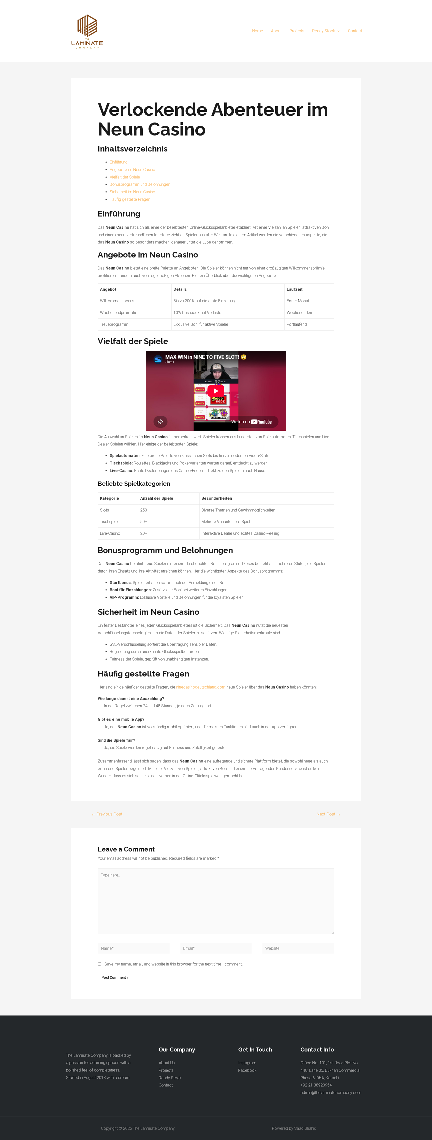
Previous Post (106, 814)
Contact (166, 1085)
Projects (166, 1070)
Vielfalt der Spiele (125, 177)
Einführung (119, 162)
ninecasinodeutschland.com (201, 687)
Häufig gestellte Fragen (130, 199)
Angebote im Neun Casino (132, 169)
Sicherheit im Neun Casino (132, 192)
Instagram (247, 1062)
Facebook (247, 1070)
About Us (167, 1062)
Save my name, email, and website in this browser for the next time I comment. (173, 964)
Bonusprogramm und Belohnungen (140, 184)
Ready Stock (170, 1078)
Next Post (328, 814)
